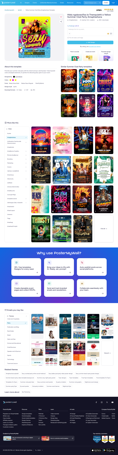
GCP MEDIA (18, 76)
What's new (6, 416)
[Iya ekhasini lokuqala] (7, 3)
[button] (61, 17)
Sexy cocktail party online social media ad (33, 373)
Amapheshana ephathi (12, 373)
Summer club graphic (75, 382)
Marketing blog (55, 420)
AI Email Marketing (75, 418)
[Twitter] (107, 402)
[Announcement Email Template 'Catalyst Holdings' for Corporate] (65, 326)
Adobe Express (106, 418)
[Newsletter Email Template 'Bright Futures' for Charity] (107, 326)
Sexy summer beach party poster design (87, 373)
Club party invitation (38, 386)
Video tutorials (55, 414)
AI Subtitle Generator (92, 414)
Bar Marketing (26, 392)
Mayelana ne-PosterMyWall (11, 414)
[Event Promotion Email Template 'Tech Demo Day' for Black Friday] (93, 326)
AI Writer (72, 420)
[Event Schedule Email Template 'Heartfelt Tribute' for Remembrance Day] (93, 353)
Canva (103, 414)
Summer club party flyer (27, 382)
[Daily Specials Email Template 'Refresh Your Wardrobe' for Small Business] (51, 326)
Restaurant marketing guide (59, 422)
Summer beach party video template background (20, 378)
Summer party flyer (11, 386)
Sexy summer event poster (45, 382)
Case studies (6, 418)
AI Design (72, 414)
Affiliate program (8, 420)
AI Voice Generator (91, 416)
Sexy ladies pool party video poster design (61, 373)
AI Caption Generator (92, 422)
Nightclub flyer (67, 386)
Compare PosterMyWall (108, 409)
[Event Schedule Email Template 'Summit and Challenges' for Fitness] (79, 353)
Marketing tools (26, 422)
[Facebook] (96, 402)
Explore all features (27, 425)
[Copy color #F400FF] (13, 80)
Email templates (26, 416)
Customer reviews (8, 427)
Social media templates (28, 418)
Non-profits (42, 425)
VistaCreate (105, 416)
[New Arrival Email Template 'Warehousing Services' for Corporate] (51, 353)
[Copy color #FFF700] (16, 80)
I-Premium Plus (43, 418)
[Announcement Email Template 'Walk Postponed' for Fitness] (37, 326)
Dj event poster (24, 386)
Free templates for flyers (103, 378)
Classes (53, 416)
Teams (40, 420)
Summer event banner (53, 386)
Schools (41, 422)
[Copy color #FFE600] (10, 80)
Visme (113, 414)
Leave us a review (8, 422)
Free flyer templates (87, 378)
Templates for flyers (11, 382)
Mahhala (41, 414)
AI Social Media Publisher (77, 416)
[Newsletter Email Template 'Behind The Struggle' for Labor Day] (79, 326)
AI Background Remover (93, 418)
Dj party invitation (61, 382)
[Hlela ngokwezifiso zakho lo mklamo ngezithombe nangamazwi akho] (35, 37)
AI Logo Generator (91, 420)
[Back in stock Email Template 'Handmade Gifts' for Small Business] (65, 353)
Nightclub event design (91, 382)
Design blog (54, 418)
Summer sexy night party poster (46, 378)
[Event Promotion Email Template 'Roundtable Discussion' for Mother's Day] (37, 353)
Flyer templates (73, 378)
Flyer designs (62, 378)
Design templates (27, 414)
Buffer (113, 416)
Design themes (26, 420)
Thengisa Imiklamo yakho (10, 425)
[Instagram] (102, 402)
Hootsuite (115, 418)
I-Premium (42, 416)
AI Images (73, 422)
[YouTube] (112, 402)
